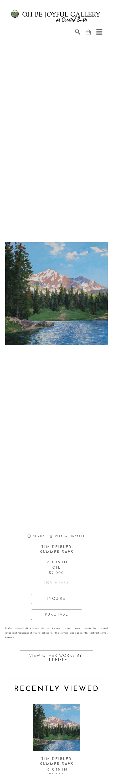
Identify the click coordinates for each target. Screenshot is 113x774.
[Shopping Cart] (88, 32)
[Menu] (99, 32)
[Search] (77, 32)
